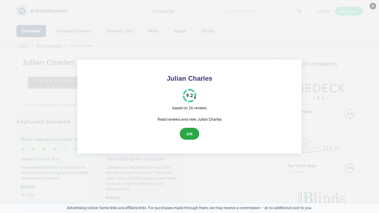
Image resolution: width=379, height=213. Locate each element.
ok (189, 133)
